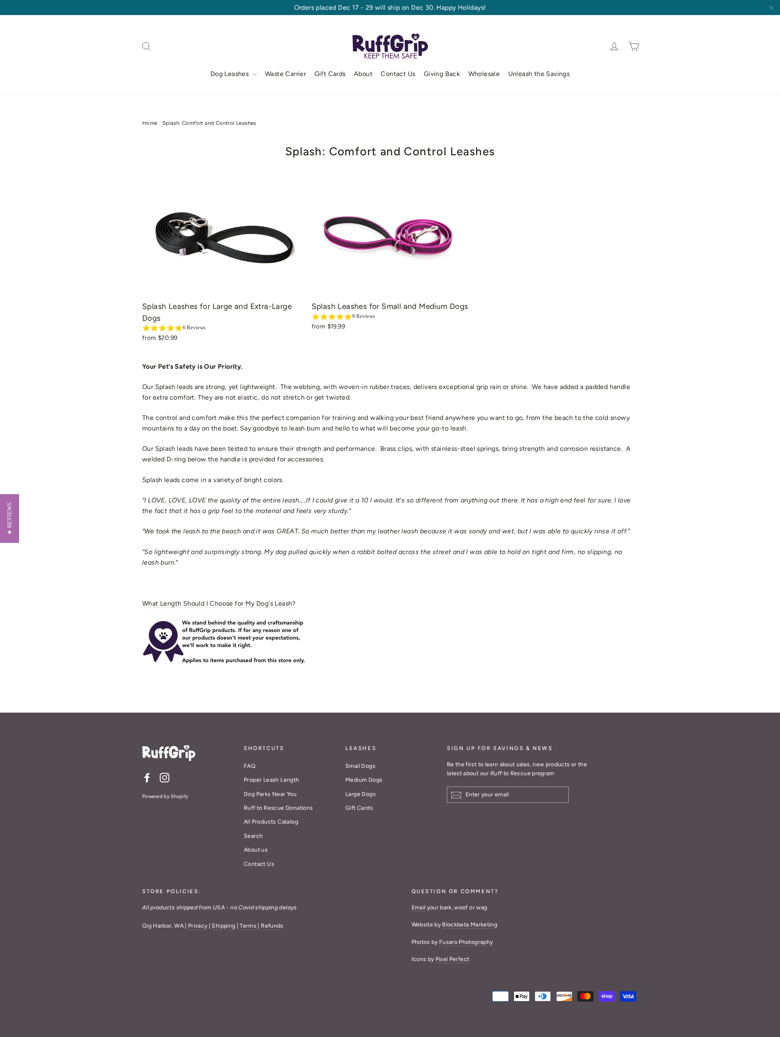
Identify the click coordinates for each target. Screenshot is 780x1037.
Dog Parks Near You (270, 794)
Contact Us (398, 74)
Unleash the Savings (539, 74)
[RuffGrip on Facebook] (147, 777)
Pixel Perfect (453, 959)
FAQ (250, 766)
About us (256, 849)
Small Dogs (360, 766)
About (363, 74)
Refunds (272, 925)
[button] (9, 518)
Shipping (223, 925)
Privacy (197, 925)
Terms (248, 925)
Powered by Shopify (165, 796)
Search (253, 836)
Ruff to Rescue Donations (278, 807)
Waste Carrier (285, 74)
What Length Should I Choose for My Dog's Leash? (219, 603)
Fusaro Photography (466, 942)
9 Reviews (363, 316)
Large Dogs (360, 794)
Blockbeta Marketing (469, 924)
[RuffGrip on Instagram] (164, 777)
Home (150, 123)
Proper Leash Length (271, 779)
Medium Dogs (363, 779)
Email (419, 907)
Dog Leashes (230, 74)
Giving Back (442, 74)
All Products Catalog (271, 821)
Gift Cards (330, 74)
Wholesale (484, 74)
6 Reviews (194, 327)
